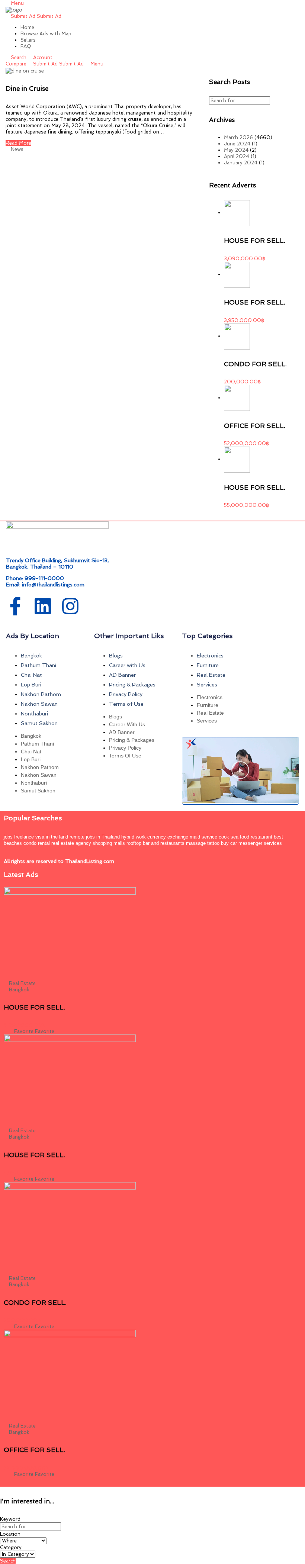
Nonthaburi (34, 714)
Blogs (116, 656)
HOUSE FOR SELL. (254, 240)
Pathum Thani (38, 665)
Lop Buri (31, 685)
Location (10, 1534)
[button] (240, 771)
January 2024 (240, 162)
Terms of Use (126, 704)
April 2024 (236, 156)
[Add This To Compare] (6, 1031)
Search (8, 1561)
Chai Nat (31, 675)
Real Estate (211, 675)
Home (27, 27)
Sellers (28, 40)
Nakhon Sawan (39, 704)
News (17, 149)
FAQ (25, 46)
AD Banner (122, 675)
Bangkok (31, 656)
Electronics (210, 656)
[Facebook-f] (15, 606)
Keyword (10, 1519)
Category (11, 1547)
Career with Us (127, 665)
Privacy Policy (125, 694)
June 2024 (237, 144)
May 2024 (236, 150)
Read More (18, 143)
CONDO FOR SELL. (255, 364)
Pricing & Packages (132, 685)
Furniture (208, 665)
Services (207, 685)
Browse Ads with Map (45, 33)
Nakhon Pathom (41, 694)
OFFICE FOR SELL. (254, 425)
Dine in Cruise (27, 88)
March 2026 (238, 137)
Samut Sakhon (39, 723)
